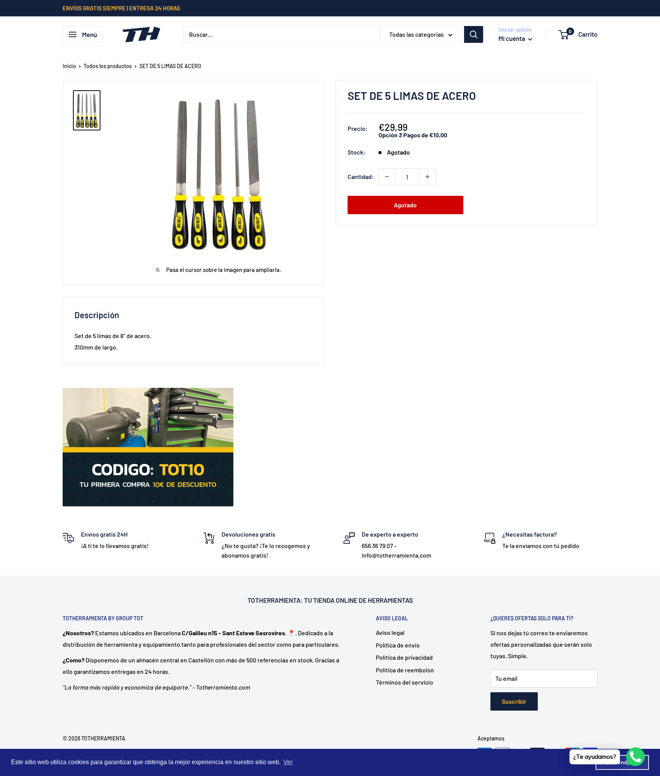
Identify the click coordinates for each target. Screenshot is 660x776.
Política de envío (398, 645)
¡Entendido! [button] (622, 762)
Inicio (69, 66)
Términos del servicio (404, 682)
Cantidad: (361, 176)
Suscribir (514, 701)
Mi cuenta (512, 38)
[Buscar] (473, 34)
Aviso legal (390, 632)
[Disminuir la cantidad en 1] (387, 177)
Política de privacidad (404, 657)
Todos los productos (108, 66)
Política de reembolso (405, 670)
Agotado (405, 204)
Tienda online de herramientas (363, 600)
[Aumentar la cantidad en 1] (427, 177)
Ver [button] (288, 762)
